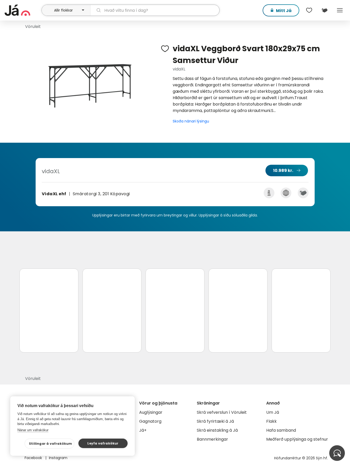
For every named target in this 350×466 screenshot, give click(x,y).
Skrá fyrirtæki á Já (215, 421)
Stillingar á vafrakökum (50, 443)
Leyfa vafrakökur (102, 443)
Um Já (272, 412)
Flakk (271, 421)
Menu (339, 10)
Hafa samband (281, 430)
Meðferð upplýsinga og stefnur (297, 439)
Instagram (58, 457)
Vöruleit (33, 26)
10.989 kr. (283, 170)
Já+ (143, 430)
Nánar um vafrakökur (32, 430)
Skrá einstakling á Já (217, 430)
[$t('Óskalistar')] (309, 10)
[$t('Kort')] (324, 10)
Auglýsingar (150, 412)
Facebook (34, 457)
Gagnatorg (150, 421)
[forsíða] (22, 10)
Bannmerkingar (212, 439)
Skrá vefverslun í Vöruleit (222, 412)
